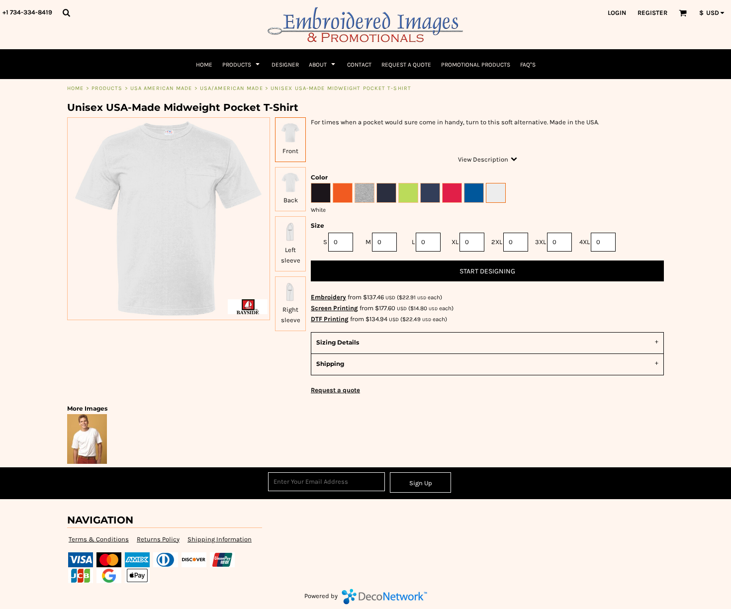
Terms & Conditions (99, 539)
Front (290, 151)
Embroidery (328, 297)
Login (617, 12)
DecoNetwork (384, 597)
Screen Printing (334, 308)
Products (107, 88)
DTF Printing (330, 319)
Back (290, 200)
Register (652, 12)
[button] (66, 12)
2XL (496, 242)
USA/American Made (231, 88)
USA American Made (161, 88)
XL (455, 242)
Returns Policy (158, 539)
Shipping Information (219, 539)
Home (75, 88)
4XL (584, 242)
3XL (540, 242)
